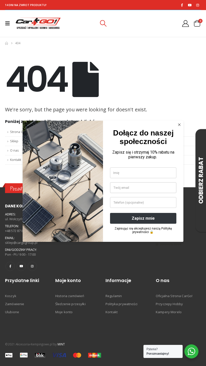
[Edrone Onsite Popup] (103, 183)
